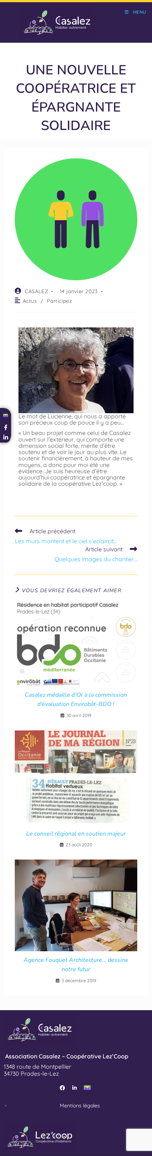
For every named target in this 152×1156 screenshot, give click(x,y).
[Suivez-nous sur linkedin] (5, 438)
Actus (30, 301)
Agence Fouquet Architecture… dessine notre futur (76, 965)
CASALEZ (36, 291)
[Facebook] (62, 1088)
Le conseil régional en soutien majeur (76, 834)
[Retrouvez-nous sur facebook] (5, 428)
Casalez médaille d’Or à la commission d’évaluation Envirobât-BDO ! (76, 700)
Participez (59, 301)
